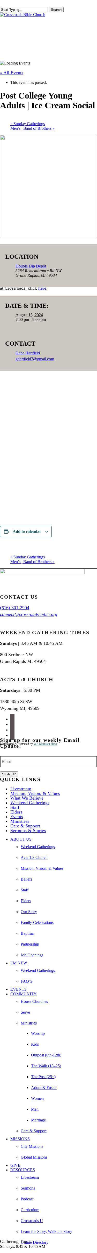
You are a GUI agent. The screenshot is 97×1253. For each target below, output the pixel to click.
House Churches (34, 1001)
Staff (14, 807)
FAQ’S (27, 981)
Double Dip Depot (31, 266)
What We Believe (26, 798)
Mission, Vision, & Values (35, 793)
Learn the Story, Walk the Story (46, 1231)
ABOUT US (21, 839)
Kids (35, 1044)
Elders (16, 812)
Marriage (38, 1120)
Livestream (20, 788)
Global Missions (34, 1157)
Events (16, 816)
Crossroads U (32, 1220)
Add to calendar (27, 531)
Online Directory (34, 1242)
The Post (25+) (43, 1077)
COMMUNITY (23, 994)
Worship (38, 1033)
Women (37, 1098)
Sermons (28, 1188)
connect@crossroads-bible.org (28, 614)
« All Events (11, 72)
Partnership (30, 944)
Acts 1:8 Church (34, 857)
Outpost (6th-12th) (46, 1055)
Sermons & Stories (28, 830)
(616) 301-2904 (14, 607)
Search (56, 10)
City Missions (32, 1146)
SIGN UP (9, 774)
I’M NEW (18, 963)
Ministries (19, 821)
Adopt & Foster (44, 1087)
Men (35, 1109)
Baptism (27, 933)
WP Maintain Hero (45, 744)
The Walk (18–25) (46, 1066)
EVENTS (18, 989)
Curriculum (30, 1210)
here (42, 288)
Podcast (27, 1199)
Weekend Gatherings (29, 802)
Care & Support (25, 825)
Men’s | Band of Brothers (32, 128)
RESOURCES (22, 1170)
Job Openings (32, 955)
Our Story (29, 911)
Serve (25, 1012)
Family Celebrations (37, 922)
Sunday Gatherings (27, 123)
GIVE (15, 1165)
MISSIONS (20, 1139)
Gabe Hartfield (28, 353)
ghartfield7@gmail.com (35, 359)
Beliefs (26, 879)
